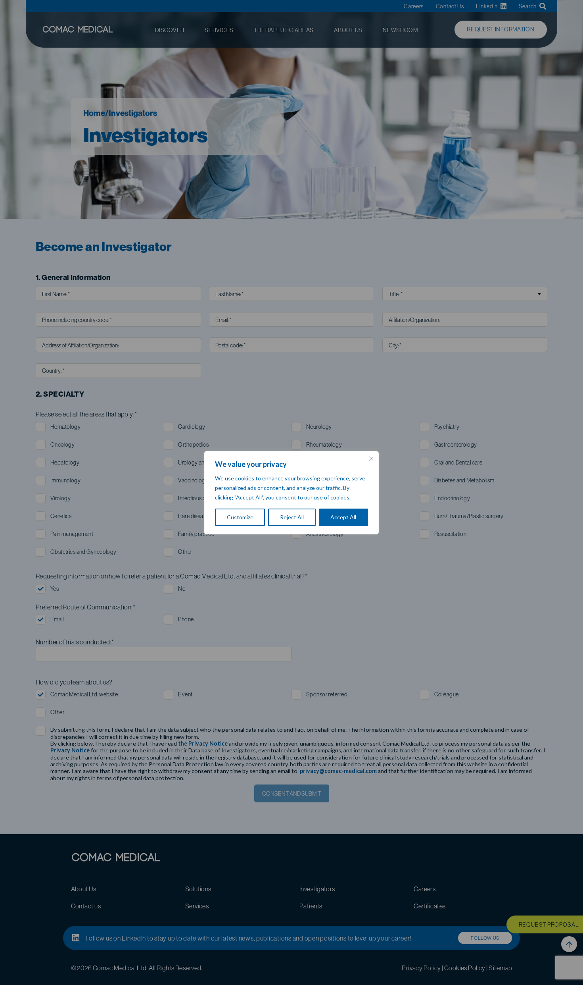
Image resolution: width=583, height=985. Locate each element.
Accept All (343, 517)
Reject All (292, 517)
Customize (240, 517)
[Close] (371, 459)
